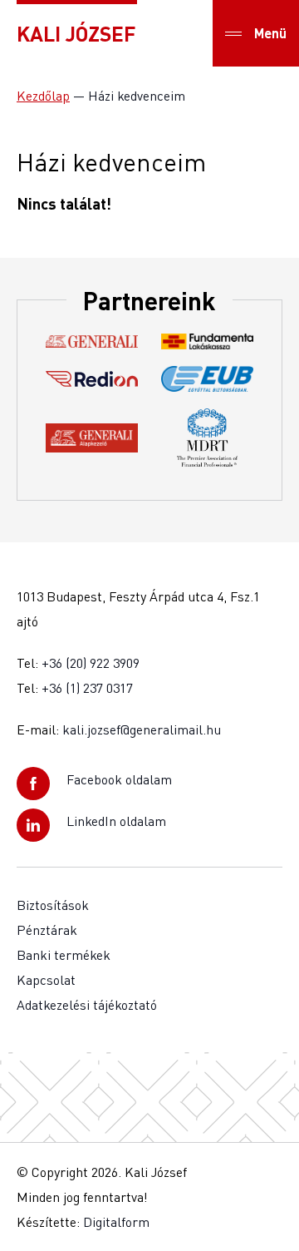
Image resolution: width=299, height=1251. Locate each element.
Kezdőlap (43, 95)
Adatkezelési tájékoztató (87, 1004)
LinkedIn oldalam (116, 821)
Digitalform (116, 1222)
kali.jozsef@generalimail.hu (141, 729)
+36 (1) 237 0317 (87, 688)
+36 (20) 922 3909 (91, 663)
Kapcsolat (46, 980)
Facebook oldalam (119, 779)
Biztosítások (53, 905)
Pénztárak (47, 930)
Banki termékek (63, 955)
